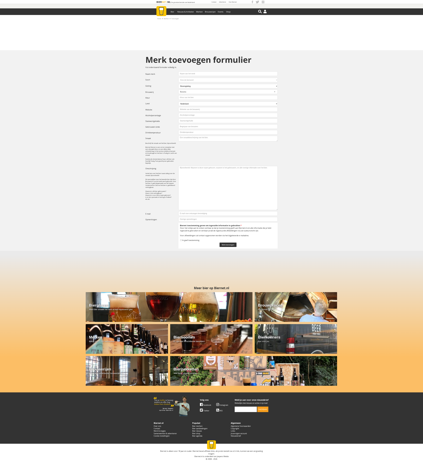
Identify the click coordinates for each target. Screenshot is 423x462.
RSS (221, 410)
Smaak (148, 138)
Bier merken (197, 426)
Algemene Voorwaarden (241, 426)
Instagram (223, 405)
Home (159, 19)
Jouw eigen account (239, 433)
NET (164, 2)
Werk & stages (160, 431)
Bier (172, 11)
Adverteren (222, 2)
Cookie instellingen (162, 436)
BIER (159, 2)
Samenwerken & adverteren (165, 433)
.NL (169, 2)
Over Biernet (233, 2)
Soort (147, 80)
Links (233, 431)
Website (148, 110)
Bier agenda (197, 436)
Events (220, 11)
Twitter (206, 410)
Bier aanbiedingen (199, 428)
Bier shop (196, 433)
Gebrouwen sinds (152, 127)
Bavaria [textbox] (227, 92)
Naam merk (150, 74)
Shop (228, 11)
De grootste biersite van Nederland (183, 2)
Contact (214, 2)
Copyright (235, 428)
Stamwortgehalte (152, 121)
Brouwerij (149, 92)
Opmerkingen (151, 219)
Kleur (147, 98)
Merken (199, 11)
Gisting (148, 86)
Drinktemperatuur (153, 132)
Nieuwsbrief (236, 436)
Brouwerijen (210, 11)
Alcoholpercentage (153, 115)
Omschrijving (150, 168)
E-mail (147, 214)
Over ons (157, 426)
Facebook (207, 405)
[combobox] (228, 92)
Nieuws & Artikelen (185, 11)
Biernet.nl (198, 456)
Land (147, 103)
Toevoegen (175, 19)
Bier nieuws (197, 431)
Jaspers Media (223, 456)
